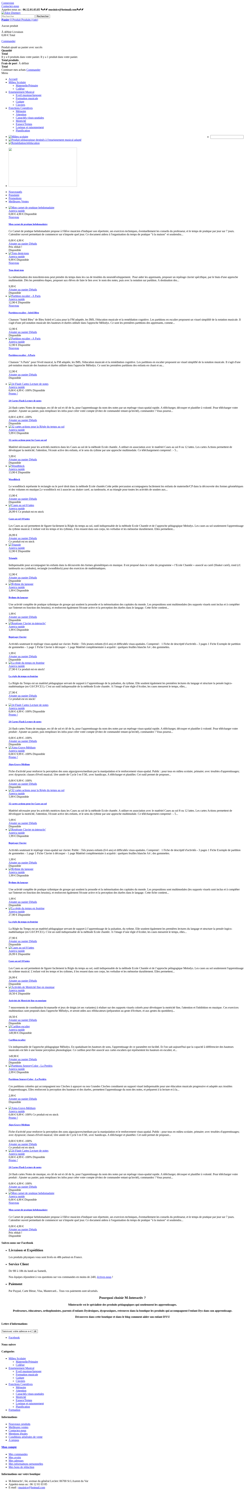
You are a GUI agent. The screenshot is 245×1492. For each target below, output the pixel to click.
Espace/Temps (24, 124)
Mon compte (9, 1447)
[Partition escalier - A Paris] (25, 338)
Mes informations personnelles (26, 1463)
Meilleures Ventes (19, 201)
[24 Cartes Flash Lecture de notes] (28, 383)
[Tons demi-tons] (19, 253)
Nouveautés (15, 191)
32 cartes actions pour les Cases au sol (28, 440)
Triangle (13, 558)
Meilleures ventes (18, 1427)
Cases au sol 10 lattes (19, 518)
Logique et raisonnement (30, 127)
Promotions (15, 198)
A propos (14, 1440)
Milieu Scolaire (17, 82)
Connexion (7, 2)
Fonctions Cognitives (21, 108)
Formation (14, 1409)
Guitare (20, 101)
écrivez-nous (104, 1276)
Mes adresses (16, 1460)
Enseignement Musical (21, 91)
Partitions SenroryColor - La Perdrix (27, 1079)
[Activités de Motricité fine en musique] (32, 987)
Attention (21, 114)
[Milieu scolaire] (18, 136)
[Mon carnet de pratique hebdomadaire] (31, 207)
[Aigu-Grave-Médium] (22, 747)
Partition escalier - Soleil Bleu (24, 312)
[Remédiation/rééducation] (24, 143)
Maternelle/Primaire (27, 85)
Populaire (14, 195)
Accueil (13, 79)
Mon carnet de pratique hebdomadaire (28, 224)
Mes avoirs (15, 1457)
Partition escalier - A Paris (22, 355)
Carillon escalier (17, 1040)
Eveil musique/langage (28, 95)
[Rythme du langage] (21, 584)
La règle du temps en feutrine (23, 676)
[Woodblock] (17, 465)
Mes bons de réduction (21, 1467)
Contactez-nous (10, 6)
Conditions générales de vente (26, 1436)
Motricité (21, 120)
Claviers (20, 104)
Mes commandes (18, 1454)
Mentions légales (18, 1433)
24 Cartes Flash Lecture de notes (25, 400)
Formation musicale (27, 98)
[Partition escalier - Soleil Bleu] (25, 296)
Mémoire (21, 111)
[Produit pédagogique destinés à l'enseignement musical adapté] (45, 139)
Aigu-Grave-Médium (19, 764)
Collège (20, 88)
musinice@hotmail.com (31, 1487)
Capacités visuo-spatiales (30, 117)
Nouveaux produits (19, 1424)
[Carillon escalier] (19, 1026)
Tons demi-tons (16, 270)
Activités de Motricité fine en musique (27, 1000)
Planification (23, 130)
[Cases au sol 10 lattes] (21, 505)
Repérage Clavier (18, 637)
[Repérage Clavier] (27, 623)
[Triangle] (15, 544)
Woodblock (14, 479)
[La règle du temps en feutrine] (26, 662)
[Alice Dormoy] (11, 12)
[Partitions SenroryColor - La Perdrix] (31, 1065)
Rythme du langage (18, 597)
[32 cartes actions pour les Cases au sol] (36, 426)
